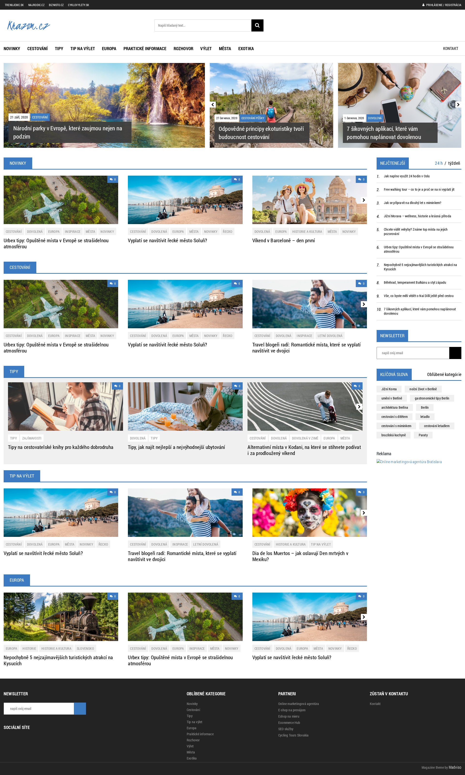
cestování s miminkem (396, 425)
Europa (109, 48)
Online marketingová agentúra (298, 704)
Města (225, 48)
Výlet (206, 48)
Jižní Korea (389, 389)
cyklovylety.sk (78, 5)
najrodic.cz (36, 5)
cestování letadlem (437, 425)
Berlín (425, 407)
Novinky (12, 48)
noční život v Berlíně (423, 389)
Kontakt (450, 48)
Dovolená (35, 231)
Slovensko (85, 648)
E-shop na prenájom (292, 710)
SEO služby (285, 729)
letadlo (425, 416)
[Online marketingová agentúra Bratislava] (409, 461)
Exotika (246, 48)
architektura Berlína (394, 407)
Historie (29, 648)
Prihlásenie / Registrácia (443, 5)
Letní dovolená (330, 335)
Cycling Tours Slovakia (293, 735)
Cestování (37, 48)
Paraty (423, 435)
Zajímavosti (31, 438)
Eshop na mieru (288, 716)
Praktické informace (145, 48)
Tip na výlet (82, 48)
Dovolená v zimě (305, 438)
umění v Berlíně (391, 398)
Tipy (59, 48)
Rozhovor (184, 48)
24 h (439, 163)
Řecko (227, 231)
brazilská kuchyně (393, 435)
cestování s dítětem (394, 416)
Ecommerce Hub (289, 722)
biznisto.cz (56, 5)
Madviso (455, 767)
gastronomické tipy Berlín (432, 398)
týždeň (454, 163)
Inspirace (72, 231)
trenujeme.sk (14, 5)
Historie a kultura (307, 231)
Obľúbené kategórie (444, 374)
